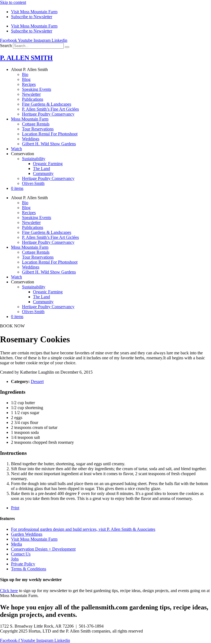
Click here (9, 590)
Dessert (37, 381)
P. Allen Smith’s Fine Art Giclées (50, 109)
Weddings (30, 138)
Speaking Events (36, 89)
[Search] (67, 47)
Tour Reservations (38, 129)
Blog (26, 79)
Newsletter (31, 94)
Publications (32, 99)
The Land (41, 168)
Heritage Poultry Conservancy (48, 114)
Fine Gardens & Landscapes (46, 104)
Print (15, 507)
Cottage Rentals (35, 124)
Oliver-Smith (33, 183)
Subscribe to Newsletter (31, 16)
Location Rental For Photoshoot (49, 134)
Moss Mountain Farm (29, 119)
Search (6, 45)
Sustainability (33, 158)
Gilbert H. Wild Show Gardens (49, 143)
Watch (16, 148)
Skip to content (13, 2)
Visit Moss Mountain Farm (34, 11)
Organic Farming (48, 163)
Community (43, 173)
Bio (25, 74)
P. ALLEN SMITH (26, 57)
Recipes (29, 84)
